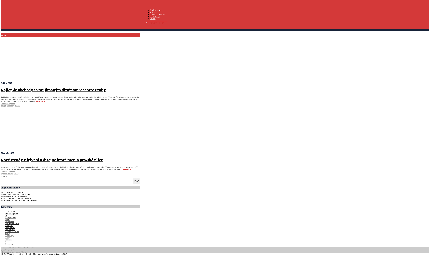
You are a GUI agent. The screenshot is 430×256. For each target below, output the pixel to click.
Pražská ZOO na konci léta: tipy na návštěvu (16, 198)
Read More (40, 101)
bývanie (4, 174)
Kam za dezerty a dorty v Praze (12, 192)
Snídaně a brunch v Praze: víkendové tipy (15, 196)
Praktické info (10, 228)
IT (6, 216)
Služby (153, 19)
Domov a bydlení (157, 14)
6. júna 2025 (6, 83)
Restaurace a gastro (12, 232)
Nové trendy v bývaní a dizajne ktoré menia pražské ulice (52, 160)
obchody (10, 106)
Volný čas (154, 12)
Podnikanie (9, 226)
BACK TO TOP (7, 250)
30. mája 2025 (7, 153)
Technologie (155, 10)
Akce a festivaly (11, 212)
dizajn (3, 106)
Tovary (7, 238)
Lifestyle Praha (10, 218)
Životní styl (155, 17)
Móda (7, 220)
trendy (16, 174)
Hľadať (4, 176)
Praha (17, 106)
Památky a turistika (12, 224)
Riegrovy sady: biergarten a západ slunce (15, 194)
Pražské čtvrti (10, 230)
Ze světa (8, 242)
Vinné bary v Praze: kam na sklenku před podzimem (19, 200)
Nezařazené (9, 222)
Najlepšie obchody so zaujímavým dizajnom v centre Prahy (53, 90)
